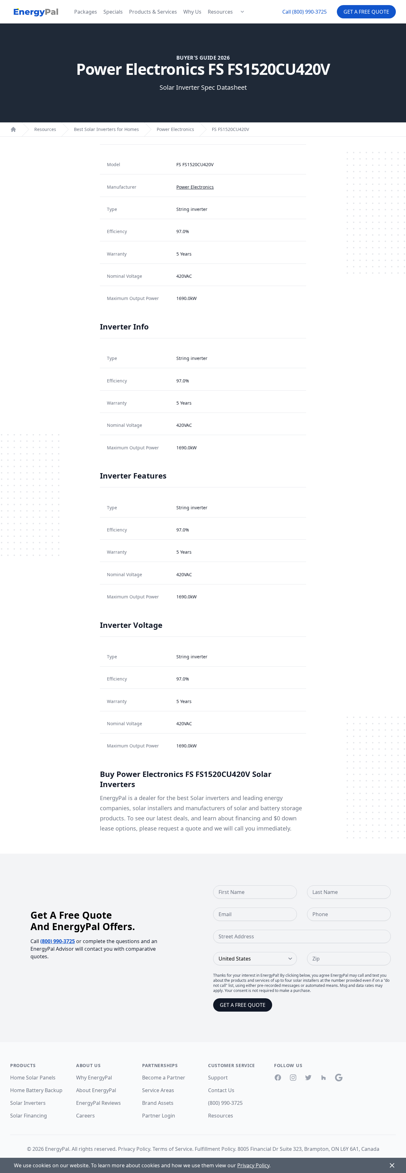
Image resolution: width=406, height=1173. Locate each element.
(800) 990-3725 (57, 941)
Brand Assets (158, 1102)
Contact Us (221, 1090)
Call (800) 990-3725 (304, 11)
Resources (220, 11)
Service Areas (158, 1090)
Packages (85, 11)
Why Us (192, 11)
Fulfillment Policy (215, 1148)
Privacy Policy (134, 1148)
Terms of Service (172, 1148)
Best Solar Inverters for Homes (106, 129)
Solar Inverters (28, 1102)
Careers (85, 1115)
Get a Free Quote (366, 11)
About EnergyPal (96, 1090)
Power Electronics (175, 129)
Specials (113, 11)
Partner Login (158, 1115)
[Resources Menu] (242, 12)
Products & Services (153, 11)
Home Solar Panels (33, 1077)
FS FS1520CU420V (230, 129)
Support (218, 1077)
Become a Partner (163, 1077)
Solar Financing (28, 1115)
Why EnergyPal (94, 1077)
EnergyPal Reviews (98, 1102)
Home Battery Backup (36, 1090)
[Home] (13, 129)
